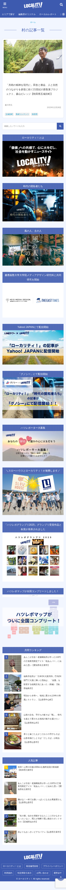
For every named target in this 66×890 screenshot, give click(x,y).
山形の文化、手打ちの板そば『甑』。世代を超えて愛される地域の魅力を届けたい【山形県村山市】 (43, 719)
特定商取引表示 (24, 873)
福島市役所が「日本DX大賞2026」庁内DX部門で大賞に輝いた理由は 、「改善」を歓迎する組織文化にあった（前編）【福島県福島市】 (43, 682)
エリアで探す (8, 14)
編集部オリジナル (27, 14)
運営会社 (58, 873)
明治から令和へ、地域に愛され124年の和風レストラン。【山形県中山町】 (42, 697)
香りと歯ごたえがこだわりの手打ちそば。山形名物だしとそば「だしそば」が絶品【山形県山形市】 (43, 738)
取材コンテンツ (22, 114)
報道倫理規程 (32, 866)
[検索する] (60, 126)
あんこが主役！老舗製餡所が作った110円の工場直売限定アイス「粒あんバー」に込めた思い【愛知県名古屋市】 (43, 661)
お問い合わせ (43, 873)
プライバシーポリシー (53, 866)
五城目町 (9, 114)
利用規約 (8, 873)
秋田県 (34, 114)
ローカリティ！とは (12, 866)
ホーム (33, 22)
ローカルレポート (47, 14)
